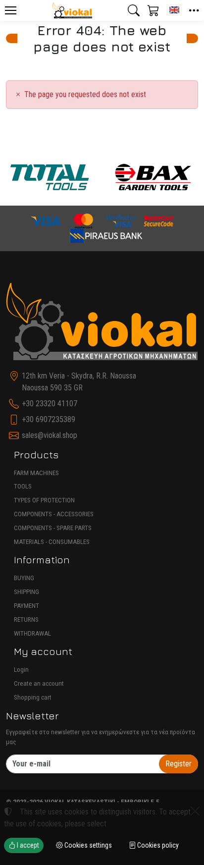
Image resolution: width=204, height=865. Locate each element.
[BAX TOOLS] (153, 177)
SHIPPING (26, 591)
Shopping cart (32, 697)
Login (21, 669)
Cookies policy (157, 845)
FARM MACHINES (36, 473)
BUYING (24, 578)
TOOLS (23, 486)
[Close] (195, 811)
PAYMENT (26, 605)
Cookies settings (87, 845)
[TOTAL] (49, 177)
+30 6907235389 (48, 419)
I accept (27, 845)
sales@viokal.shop (49, 435)
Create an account (39, 683)
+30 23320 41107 (49, 403)
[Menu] (10, 10)
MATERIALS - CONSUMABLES (52, 541)
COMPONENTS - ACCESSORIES (54, 514)
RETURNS (26, 619)
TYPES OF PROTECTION (44, 500)
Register (178, 763)
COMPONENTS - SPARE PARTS (53, 528)
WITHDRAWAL (32, 633)
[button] (134, 10)
